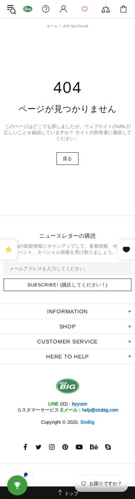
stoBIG (27, 9)
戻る (67, 158)
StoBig (87, 422)
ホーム (52, 26)
